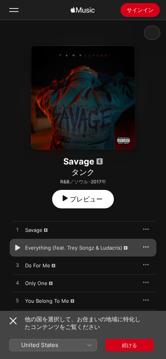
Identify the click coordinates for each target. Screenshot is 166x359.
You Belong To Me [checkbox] (47, 301)
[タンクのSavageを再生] (17, 229)
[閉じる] (13, 320)
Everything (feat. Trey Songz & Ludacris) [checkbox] (73, 248)
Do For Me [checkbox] (37, 265)
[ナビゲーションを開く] (13, 10)
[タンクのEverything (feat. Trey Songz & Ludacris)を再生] (17, 247)
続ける (129, 345)
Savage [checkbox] (33, 230)
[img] (83, 10)
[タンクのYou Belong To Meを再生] (17, 300)
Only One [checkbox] (36, 283)
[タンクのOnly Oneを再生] (17, 283)
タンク (83, 172)
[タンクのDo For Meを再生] (17, 265)
